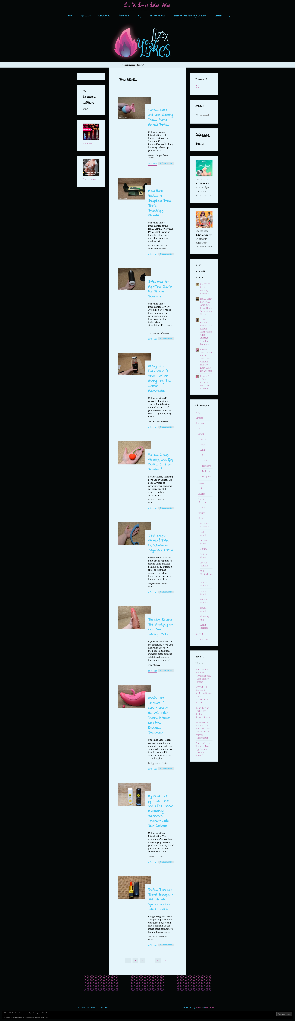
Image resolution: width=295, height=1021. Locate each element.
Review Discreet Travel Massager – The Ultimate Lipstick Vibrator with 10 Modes (160, 899)
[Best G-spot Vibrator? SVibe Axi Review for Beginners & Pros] (134, 533)
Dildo (150, 665)
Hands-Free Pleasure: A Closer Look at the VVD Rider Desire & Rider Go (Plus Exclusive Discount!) (158, 715)
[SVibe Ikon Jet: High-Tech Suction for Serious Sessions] (134, 279)
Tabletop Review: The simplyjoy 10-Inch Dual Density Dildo (160, 627)
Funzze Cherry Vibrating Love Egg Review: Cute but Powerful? (160, 462)
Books (201, 483)
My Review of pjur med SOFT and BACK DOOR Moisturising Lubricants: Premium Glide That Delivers (160, 811)
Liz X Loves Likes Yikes (147, 5)
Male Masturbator (154, 333)
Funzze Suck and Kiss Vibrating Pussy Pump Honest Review (160, 117)
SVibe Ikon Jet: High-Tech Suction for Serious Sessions (160, 289)
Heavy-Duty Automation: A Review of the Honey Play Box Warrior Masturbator (159, 379)
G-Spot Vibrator (154, 583)
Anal (200, 428)
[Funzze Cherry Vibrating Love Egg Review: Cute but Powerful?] (134, 452)
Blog (198, 412)
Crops (205, 460)
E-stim (203, 549)
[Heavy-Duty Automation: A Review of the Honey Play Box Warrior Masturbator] (134, 364)
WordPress (211, 1007)
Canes (205, 455)
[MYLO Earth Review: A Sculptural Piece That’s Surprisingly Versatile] (134, 188)
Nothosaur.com (90, 143)
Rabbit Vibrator (153, 245)
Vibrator (151, 157)
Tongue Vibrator (162, 155)
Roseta (199, 1007)
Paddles (206, 471)
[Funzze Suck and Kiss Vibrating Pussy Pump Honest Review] (134, 108)
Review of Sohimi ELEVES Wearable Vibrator (205, 382)
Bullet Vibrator (153, 936)
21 (158, 960)
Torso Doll (203, 639)
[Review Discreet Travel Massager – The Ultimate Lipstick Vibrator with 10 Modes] (134, 887)
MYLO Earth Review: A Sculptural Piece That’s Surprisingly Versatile (159, 203)
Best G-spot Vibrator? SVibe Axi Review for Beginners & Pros (160, 543)
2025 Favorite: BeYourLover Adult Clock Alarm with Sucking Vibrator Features (206, 331)
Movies (201, 513)
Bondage (204, 439)
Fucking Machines (154, 763)
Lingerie (202, 507)
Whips (203, 450)
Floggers (206, 465)
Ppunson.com (90, 179)
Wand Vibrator (160, 248)
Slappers (206, 476)
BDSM (201, 434)
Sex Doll (199, 634)
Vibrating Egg (160, 499)
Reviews (151, 155)
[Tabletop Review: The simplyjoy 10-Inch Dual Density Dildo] (134, 617)
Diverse (151, 856)
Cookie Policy (44, 1017)
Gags (202, 444)
